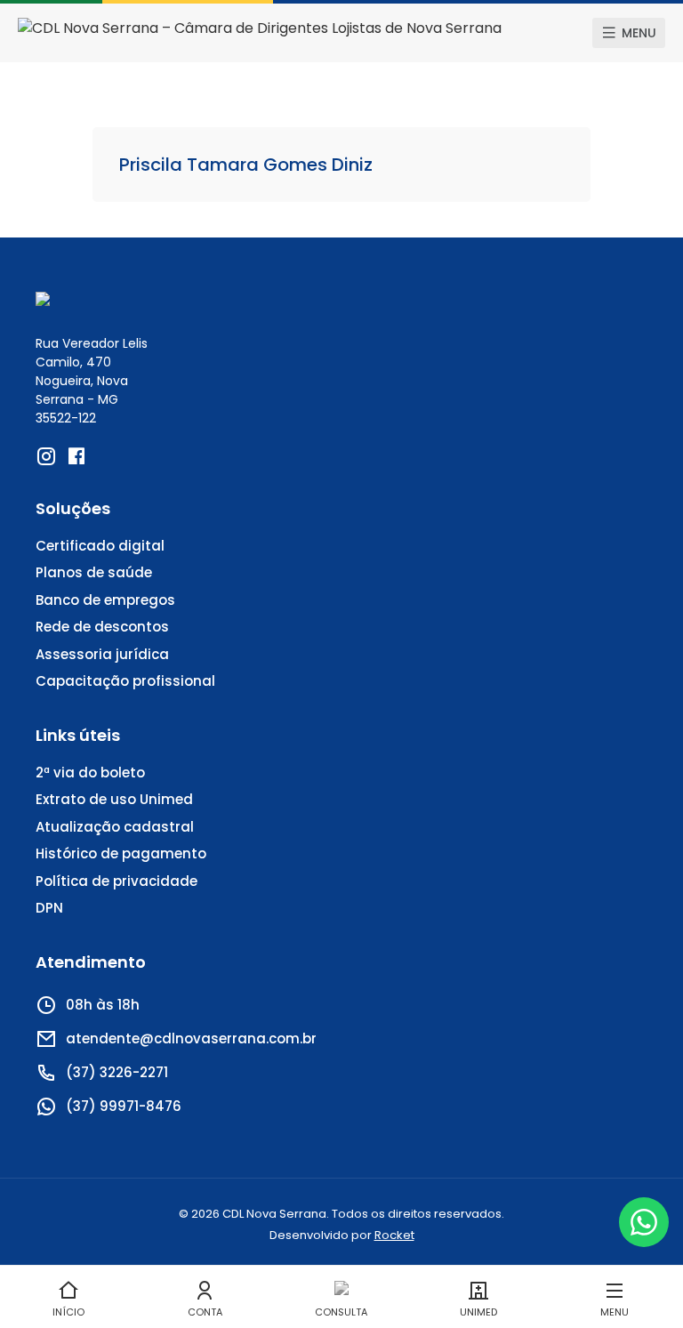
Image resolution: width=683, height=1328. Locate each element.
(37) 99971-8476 (123, 1106)
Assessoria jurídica (102, 654)
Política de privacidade (116, 881)
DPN (49, 907)
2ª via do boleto (90, 772)
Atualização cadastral (115, 826)
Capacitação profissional (125, 681)
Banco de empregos (105, 600)
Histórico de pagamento (121, 853)
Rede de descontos (102, 626)
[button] (628, 33)
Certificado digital (100, 545)
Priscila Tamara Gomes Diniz (246, 164)
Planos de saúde (94, 572)
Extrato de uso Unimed (114, 799)
